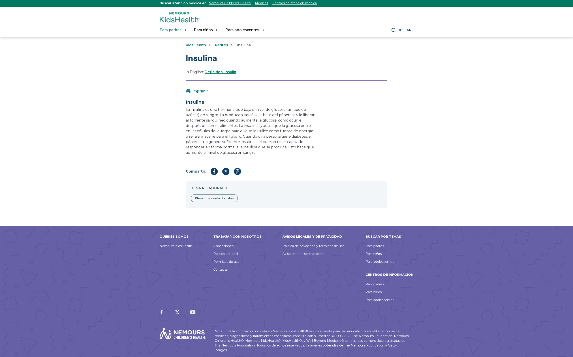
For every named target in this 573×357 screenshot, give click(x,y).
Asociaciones (223, 246)
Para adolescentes (380, 262)
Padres (221, 45)
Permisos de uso (226, 262)
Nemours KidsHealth (176, 246)
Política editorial (225, 254)
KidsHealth (196, 45)
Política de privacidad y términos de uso (313, 246)
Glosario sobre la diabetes (214, 198)
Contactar (221, 269)
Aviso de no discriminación (303, 254)
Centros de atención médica (294, 3)
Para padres (375, 246)
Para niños (374, 254)
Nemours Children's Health (230, 3)
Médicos (261, 3)
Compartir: (196, 171)
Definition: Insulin (220, 72)
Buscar (404, 30)
